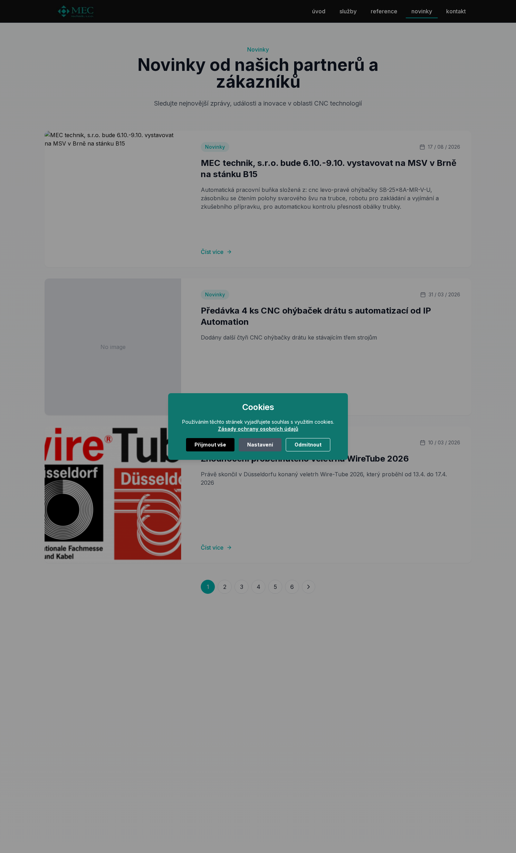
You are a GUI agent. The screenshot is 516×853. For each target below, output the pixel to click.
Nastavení (260, 445)
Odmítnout (308, 445)
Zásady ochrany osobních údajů (258, 429)
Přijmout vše (210, 445)
